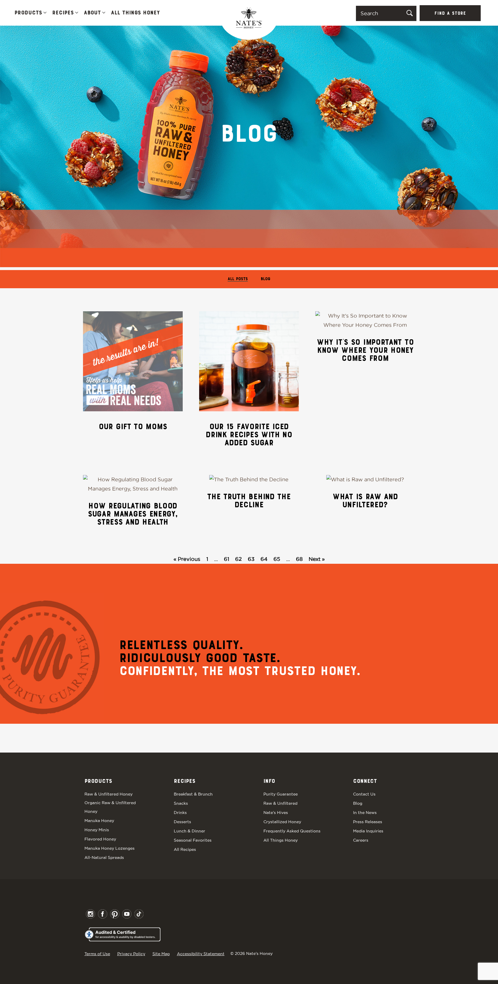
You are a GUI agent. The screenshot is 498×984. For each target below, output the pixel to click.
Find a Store (450, 13)
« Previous (186, 559)
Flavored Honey (100, 839)
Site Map (161, 953)
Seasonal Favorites (193, 840)
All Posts (238, 279)
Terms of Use (97, 953)
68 (299, 559)
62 (238, 559)
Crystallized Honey (282, 821)
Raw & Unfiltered (280, 803)
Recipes (63, 13)
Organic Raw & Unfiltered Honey (110, 807)
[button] (45, 13)
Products (28, 13)
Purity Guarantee (280, 794)
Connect (365, 781)
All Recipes (185, 849)
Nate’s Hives (275, 812)
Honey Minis (96, 829)
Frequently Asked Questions (291, 831)
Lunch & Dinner (189, 831)
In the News (365, 812)
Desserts (182, 821)
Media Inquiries (368, 831)
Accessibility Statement (201, 953)
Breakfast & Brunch (193, 794)
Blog (265, 279)
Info (269, 781)
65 (276, 559)
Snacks (181, 803)
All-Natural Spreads (104, 857)
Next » (317, 559)
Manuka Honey (99, 820)
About (92, 13)
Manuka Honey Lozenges (109, 848)
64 (264, 559)
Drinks (180, 812)
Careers (360, 840)
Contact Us (364, 794)
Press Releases (367, 821)
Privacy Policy (131, 953)
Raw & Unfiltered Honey (108, 794)
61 (226, 559)
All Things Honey (135, 13)
